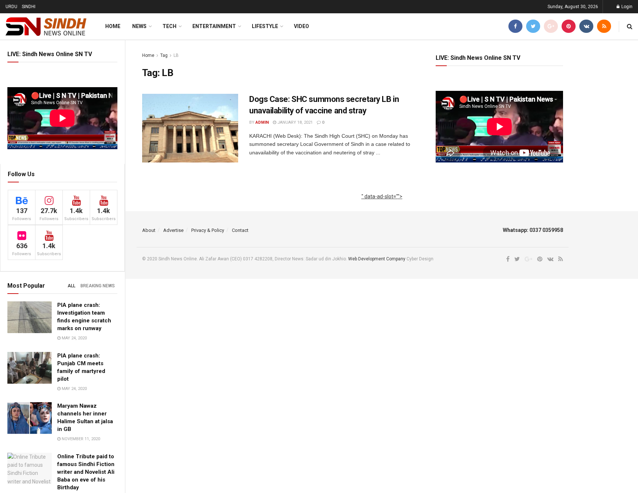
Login (626, 6)
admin (262, 122)
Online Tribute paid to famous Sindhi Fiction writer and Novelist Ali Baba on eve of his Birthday (85, 472)
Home (112, 26)
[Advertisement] (381, 205)
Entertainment (214, 26)
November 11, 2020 (80, 438)
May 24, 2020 (74, 338)
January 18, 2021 (294, 122)
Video (301, 26)
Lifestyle (265, 26)
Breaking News (97, 285)
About (148, 230)
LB (176, 55)
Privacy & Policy (207, 230)
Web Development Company (376, 258)
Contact (240, 230)
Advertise (173, 230)
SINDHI (28, 6)
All (71, 285)
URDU (11, 6)
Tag (164, 55)
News (139, 26)
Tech (169, 26)
